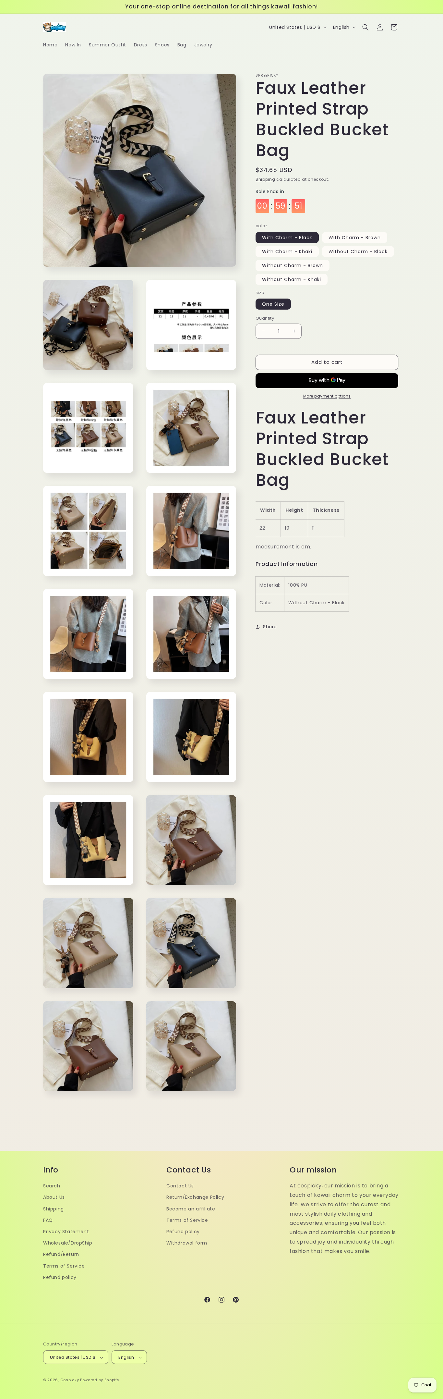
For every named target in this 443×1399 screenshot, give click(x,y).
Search (51, 1185)
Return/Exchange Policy (195, 1197)
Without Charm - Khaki (291, 279)
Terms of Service (64, 1265)
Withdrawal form (186, 1242)
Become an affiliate (190, 1208)
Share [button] (270, 626)
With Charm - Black (287, 237)
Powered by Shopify (99, 1380)
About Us (54, 1197)
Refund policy (60, 1277)
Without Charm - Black (358, 251)
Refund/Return (61, 1254)
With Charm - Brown (355, 237)
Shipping (265, 179)
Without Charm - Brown (292, 265)
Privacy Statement (66, 1231)
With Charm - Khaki (287, 251)
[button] (365, 27)
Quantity (265, 318)
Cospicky (69, 1380)
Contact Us (180, 1185)
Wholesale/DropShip (67, 1242)
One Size (273, 304)
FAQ (48, 1220)
